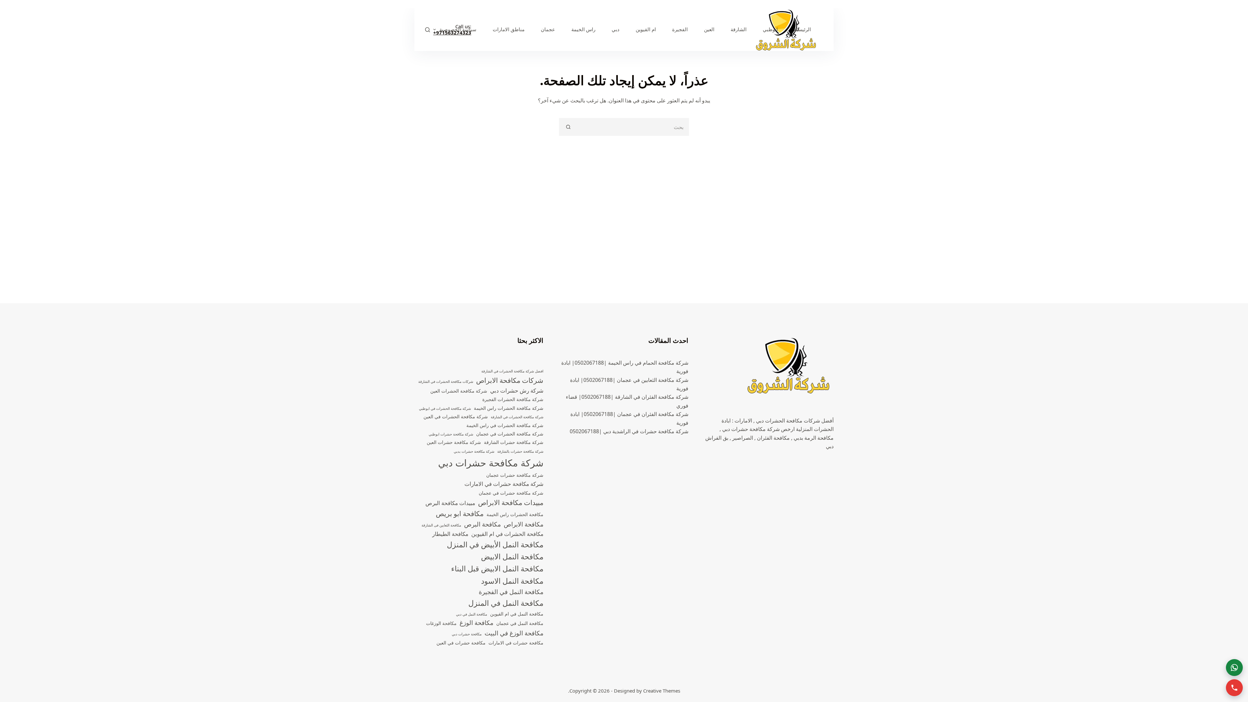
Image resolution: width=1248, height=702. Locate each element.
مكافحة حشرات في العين (461, 643)
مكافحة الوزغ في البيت (514, 633)
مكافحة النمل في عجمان (519, 623)
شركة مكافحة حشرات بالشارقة (520, 451)
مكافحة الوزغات (441, 623)
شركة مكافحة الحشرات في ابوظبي (445, 408)
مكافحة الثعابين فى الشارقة (441, 525)
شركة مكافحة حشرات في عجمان (511, 493)
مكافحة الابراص (523, 524)
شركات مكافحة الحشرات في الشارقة (445, 381)
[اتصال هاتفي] (1234, 687)
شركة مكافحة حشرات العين (454, 442)
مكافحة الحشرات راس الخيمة (515, 514)
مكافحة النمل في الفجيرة (511, 592)
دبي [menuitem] (615, 29)
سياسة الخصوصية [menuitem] (457, 29)
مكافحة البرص (482, 524)
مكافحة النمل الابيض (512, 557)
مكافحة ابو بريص (460, 513)
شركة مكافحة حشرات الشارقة (513, 442)
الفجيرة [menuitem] (680, 29)
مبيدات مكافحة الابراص (510, 502)
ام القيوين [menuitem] (646, 29)
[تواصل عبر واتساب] (1234, 667)
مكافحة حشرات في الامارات (515, 643)
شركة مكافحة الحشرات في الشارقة (517, 417)
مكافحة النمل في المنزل (505, 603)
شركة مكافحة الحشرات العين (458, 391)
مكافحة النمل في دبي (471, 614)
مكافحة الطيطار (450, 534)
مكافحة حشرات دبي (467, 634)
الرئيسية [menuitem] (802, 29)
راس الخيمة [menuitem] (583, 29)
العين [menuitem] (709, 29)
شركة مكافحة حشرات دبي (490, 462)
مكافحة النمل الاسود (512, 581)
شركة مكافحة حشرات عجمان (514, 475)
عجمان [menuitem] (548, 29)
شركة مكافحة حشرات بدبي (474, 451)
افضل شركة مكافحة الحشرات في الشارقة (512, 371)
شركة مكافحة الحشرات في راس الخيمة (504, 425)
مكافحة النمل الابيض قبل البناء (497, 569)
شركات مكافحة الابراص (509, 380)
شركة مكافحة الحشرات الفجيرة (512, 399)
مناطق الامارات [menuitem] (509, 29)
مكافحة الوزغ (476, 622)
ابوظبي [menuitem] (770, 29)
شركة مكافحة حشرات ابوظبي (451, 434)
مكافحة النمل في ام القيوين (516, 614)
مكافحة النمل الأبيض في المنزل (495, 545)
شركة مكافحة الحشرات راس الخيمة (508, 408)
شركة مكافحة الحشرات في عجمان (509, 434)
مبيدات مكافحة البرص (450, 503)
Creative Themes (661, 690)
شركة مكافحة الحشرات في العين (455, 416)
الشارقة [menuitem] (739, 29)
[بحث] (427, 29)
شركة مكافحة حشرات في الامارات (503, 484)
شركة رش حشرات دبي (516, 390)
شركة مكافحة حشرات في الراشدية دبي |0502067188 (629, 431)
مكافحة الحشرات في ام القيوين (507, 534)
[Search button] (568, 127)
